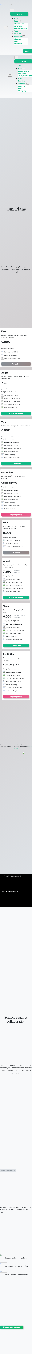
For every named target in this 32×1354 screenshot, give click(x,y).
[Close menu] (12, 10)
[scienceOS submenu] (23, 36)
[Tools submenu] (19, 21)
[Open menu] (6, 27)
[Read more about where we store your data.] (27, 756)
